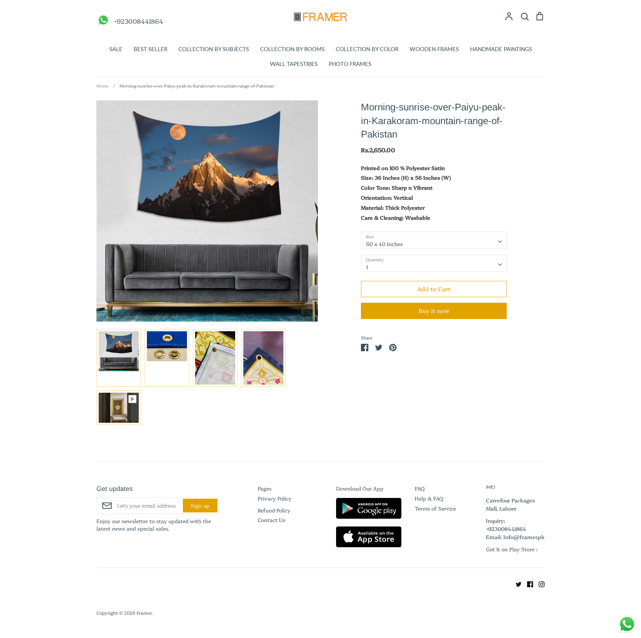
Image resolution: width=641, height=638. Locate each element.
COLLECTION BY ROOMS (292, 49)
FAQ (420, 488)
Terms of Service (435, 508)
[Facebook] (527, 583)
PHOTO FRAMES (350, 63)
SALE (115, 49)
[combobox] (434, 240)
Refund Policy (274, 510)
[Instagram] (539, 583)
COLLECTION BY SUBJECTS (213, 49)
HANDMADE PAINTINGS (501, 49)
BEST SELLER (150, 49)
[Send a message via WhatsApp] (627, 624)
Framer (144, 612)
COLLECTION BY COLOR (367, 49)
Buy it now (434, 310)
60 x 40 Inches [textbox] (384, 243)
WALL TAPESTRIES (294, 63)
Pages (265, 488)
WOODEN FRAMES (434, 49)
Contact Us (271, 520)
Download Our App (360, 488)
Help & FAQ (429, 498)
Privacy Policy (275, 498)
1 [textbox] (367, 266)
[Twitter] (516, 583)
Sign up (200, 505)
